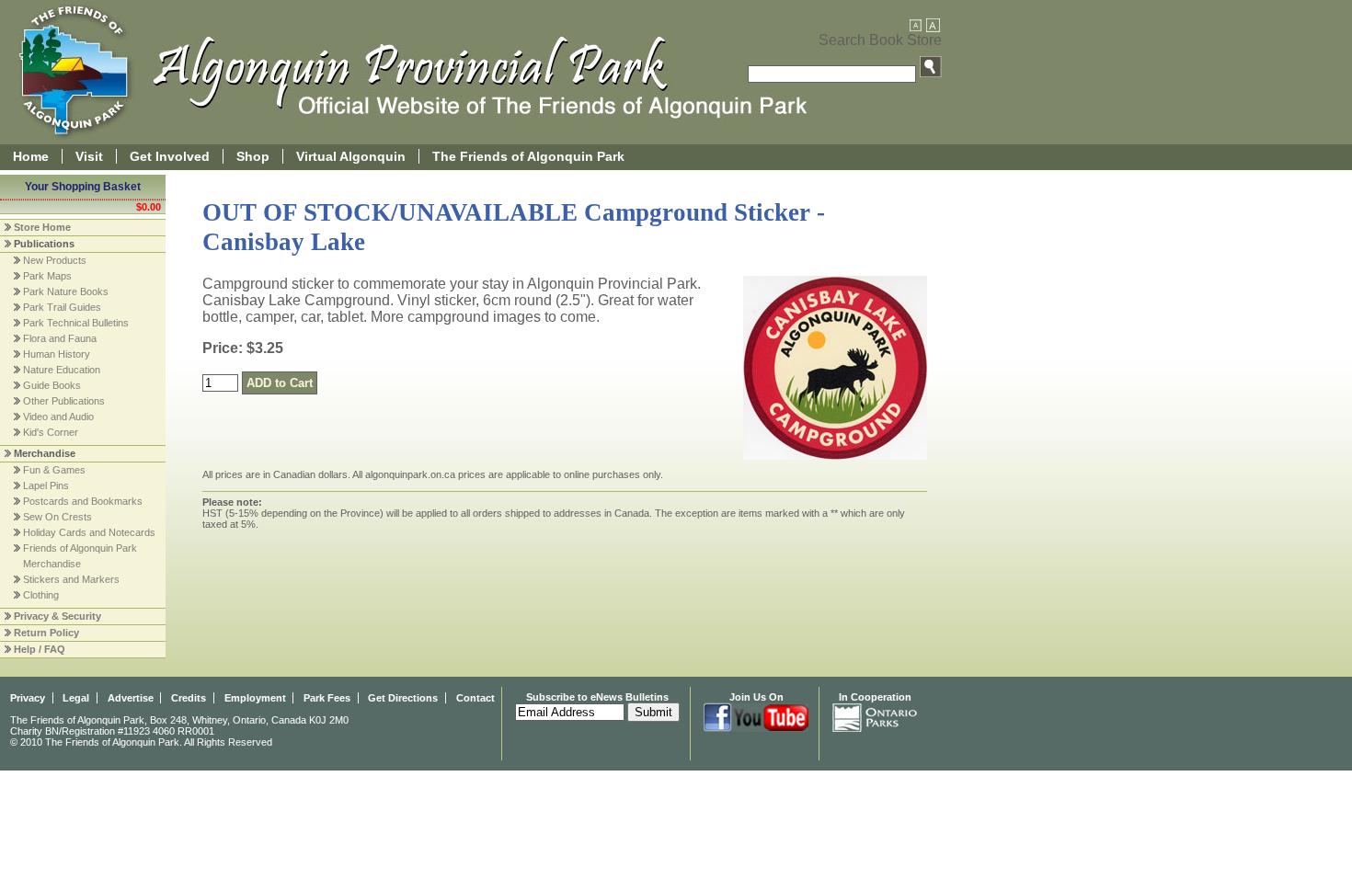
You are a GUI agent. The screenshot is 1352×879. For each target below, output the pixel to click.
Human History (56, 354)
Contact (475, 697)
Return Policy (46, 632)
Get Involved (170, 156)
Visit (89, 156)
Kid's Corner (50, 432)
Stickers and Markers (71, 579)
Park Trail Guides (62, 307)
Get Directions (403, 697)
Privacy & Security (57, 616)
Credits (188, 697)
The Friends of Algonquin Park (528, 156)
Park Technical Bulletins (76, 322)
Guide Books (52, 385)
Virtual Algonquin (351, 156)
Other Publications (64, 400)
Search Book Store (880, 40)
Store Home (42, 227)
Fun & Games (54, 469)
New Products (54, 260)
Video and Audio (58, 416)
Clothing (41, 594)
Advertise (131, 697)
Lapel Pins (46, 485)
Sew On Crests (57, 516)
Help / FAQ (39, 649)
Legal (76, 697)
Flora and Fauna (60, 338)
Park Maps (47, 275)
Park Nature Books (66, 291)
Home (31, 156)
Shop (252, 156)
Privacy (27, 697)
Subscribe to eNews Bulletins (597, 696)
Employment (255, 697)
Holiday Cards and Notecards (89, 532)
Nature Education (61, 369)
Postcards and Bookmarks (83, 501)
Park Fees (327, 697)
